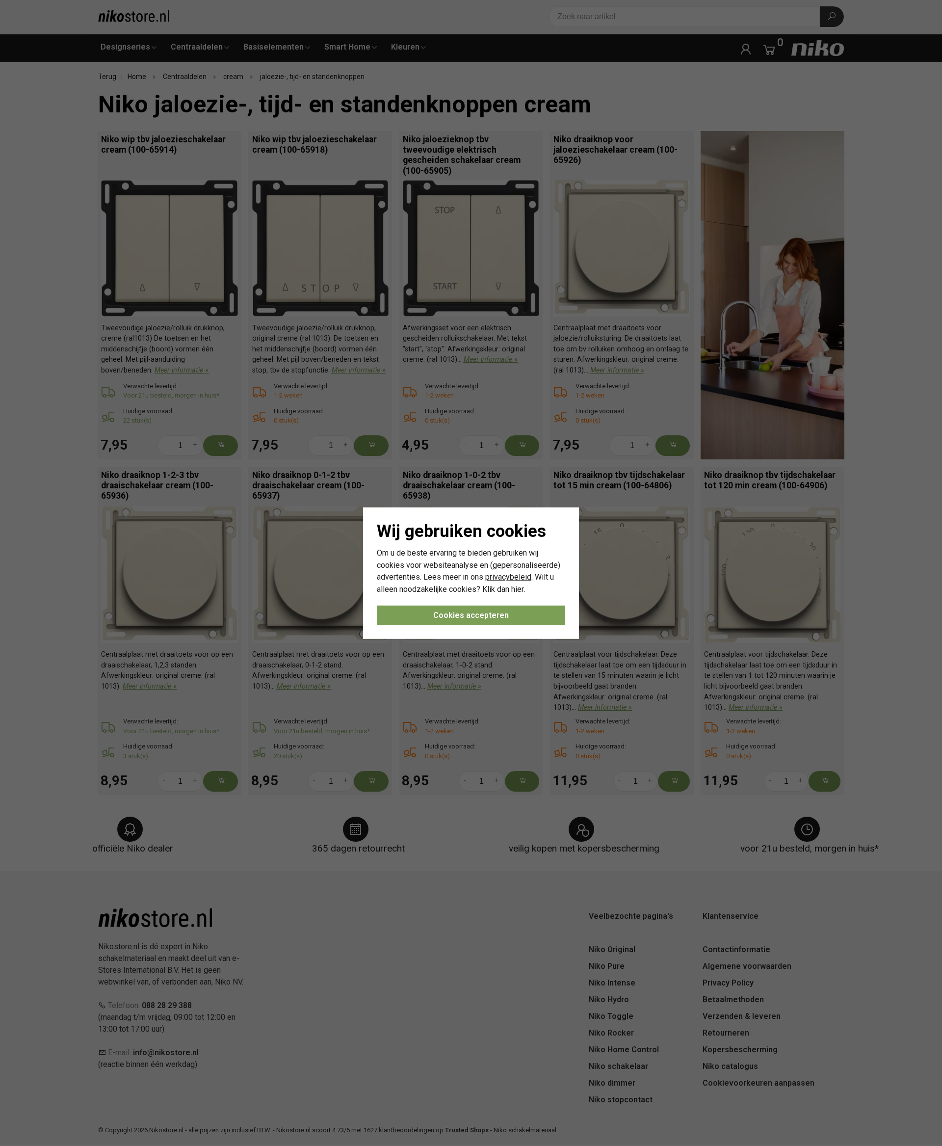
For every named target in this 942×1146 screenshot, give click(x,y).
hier (517, 589)
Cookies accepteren (471, 615)
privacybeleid (508, 577)
